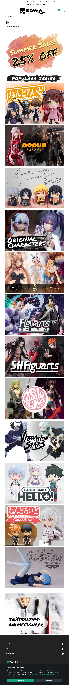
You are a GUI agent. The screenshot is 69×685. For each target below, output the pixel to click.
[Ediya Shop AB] (32, 11)
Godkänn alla (20, 680)
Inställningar (48, 680)
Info (6, 648)
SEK (47, 1)
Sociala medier (10, 653)
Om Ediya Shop (9, 644)
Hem (6, 16)
